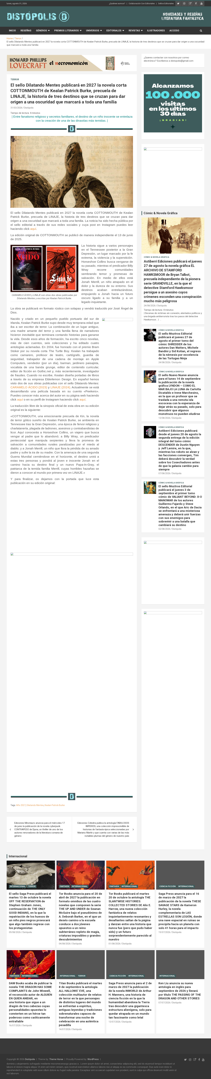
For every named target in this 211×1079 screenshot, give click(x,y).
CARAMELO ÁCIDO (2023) (29, 387)
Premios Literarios (66, 30)
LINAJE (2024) (60, 387)
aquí (33, 228)
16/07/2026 (15, 1025)
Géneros (41, 30)
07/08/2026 (164, 473)
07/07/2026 (164, 1002)
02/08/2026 (164, 529)
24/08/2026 (150, 305)
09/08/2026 (15, 932)
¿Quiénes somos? (117, 3)
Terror (15, 79)
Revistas (134, 30)
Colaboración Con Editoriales (142, 3)
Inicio (12, 30)
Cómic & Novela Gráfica (160, 213)
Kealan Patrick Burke (55, 805)
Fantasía (64, 886)
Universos (92, 30)
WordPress (93, 1059)
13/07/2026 (114, 1022)
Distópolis (29, 107)
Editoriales (113, 30)
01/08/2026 (114, 943)
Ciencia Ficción (167, 886)
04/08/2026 (65, 943)
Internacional (18, 856)
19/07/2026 (164, 932)
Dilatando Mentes (35, 805)
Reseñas (26, 30)
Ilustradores (156, 30)
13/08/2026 (164, 418)
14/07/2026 (65, 1029)
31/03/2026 (16, 107)
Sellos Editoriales (166, 3)
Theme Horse (56, 1059)
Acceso (174, 30)
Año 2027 (21, 805)
